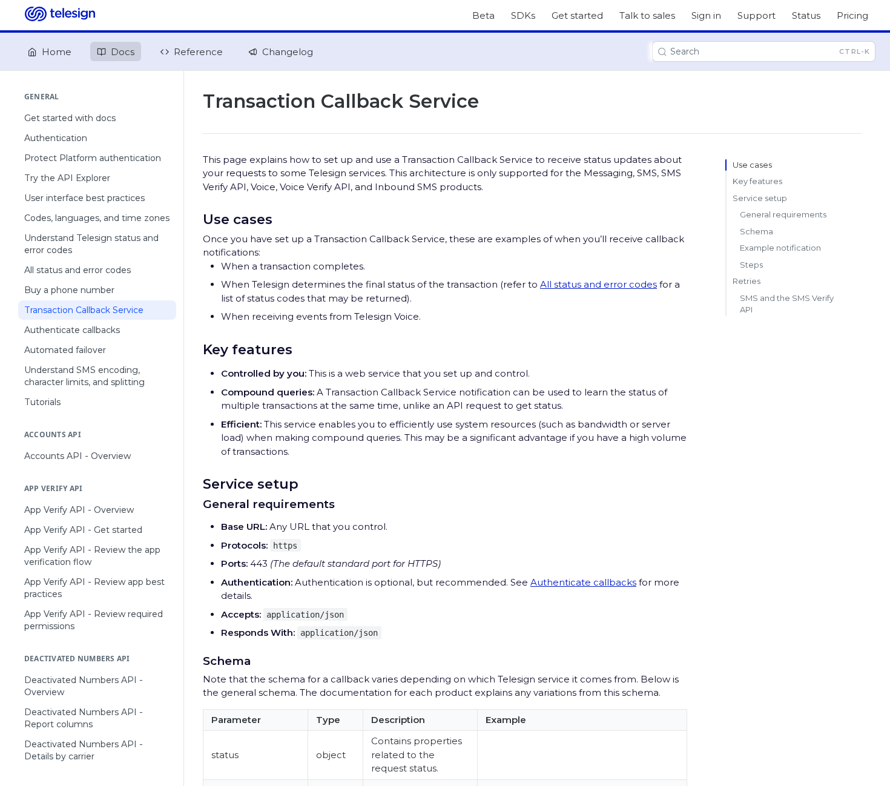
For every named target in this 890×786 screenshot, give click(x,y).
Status (806, 15)
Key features (757, 181)
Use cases (752, 165)
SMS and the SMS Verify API (787, 304)
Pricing (852, 15)
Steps (751, 264)
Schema (756, 231)
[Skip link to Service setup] (195, 483)
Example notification (780, 248)
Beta (483, 15)
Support (756, 15)
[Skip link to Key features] (195, 349)
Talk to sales (647, 15)
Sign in (706, 15)
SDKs (523, 15)
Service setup (760, 198)
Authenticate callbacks (583, 582)
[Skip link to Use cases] (195, 219)
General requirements (783, 214)
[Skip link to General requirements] (195, 503)
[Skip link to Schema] (195, 660)
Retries (746, 281)
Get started (577, 15)
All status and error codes (598, 284)
